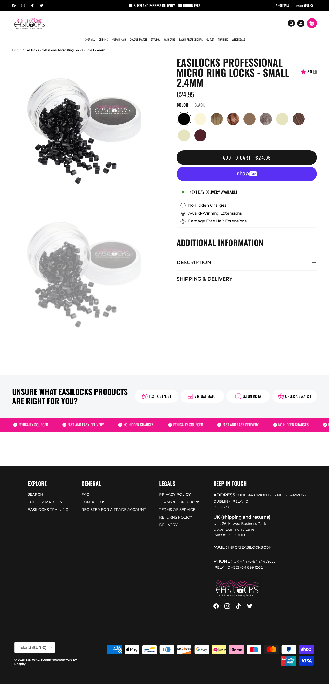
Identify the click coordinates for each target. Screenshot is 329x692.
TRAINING (222, 23)
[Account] (300, 23)
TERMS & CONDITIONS (179, 494)
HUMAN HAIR (119, 23)
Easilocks (32, 652)
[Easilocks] (29, 23)
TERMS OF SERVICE (177, 502)
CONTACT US (93, 494)
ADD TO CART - (247, 150)
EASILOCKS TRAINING (48, 502)
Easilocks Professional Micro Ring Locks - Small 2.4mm (65, 42)
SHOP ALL (90, 23)
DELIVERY (168, 517)
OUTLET (209, 23)
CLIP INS (103, 23)
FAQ (85, 487)
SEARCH (35, 487)
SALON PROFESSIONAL (190, 23)
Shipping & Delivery (204, 271)
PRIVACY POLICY (175, 487)
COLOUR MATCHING (47, 494)
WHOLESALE (236, 23)
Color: (183, 97)
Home (16, 42)
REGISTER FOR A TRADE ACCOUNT (113, 502)
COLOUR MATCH (138, 23)
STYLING (155, 23)
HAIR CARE (169, 23)
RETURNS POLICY (175, 509)
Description (194, 255)
